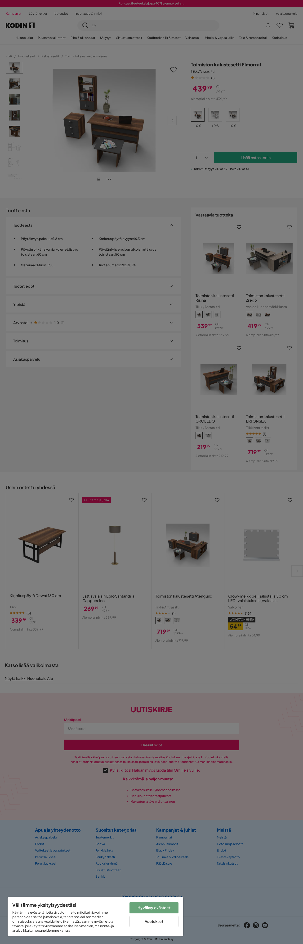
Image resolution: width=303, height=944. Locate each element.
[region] (95, 916)
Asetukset (154, 921)
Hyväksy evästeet (154, 907)
